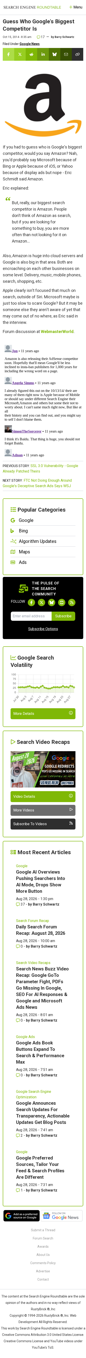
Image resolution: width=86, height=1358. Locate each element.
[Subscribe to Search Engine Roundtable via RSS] (71, 602)
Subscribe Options (43, 629)
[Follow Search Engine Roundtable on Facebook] (31, 602)
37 (23, 904)
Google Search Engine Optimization (33, 1094)
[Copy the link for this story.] (77, 54)
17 (42, 37)
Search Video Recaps (33, 963)
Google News (29, 44)
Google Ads (25, 1037)
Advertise (43, 1271)
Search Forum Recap (32, 921)
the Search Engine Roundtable (45, 1296)
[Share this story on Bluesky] (54, 54)
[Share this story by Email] (66, 54)
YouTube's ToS (42, 1347)
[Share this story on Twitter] (20, 54)
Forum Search (43, 1238)
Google (22, 866)
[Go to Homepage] (32, 7)
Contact (43, 1279)
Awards (43, 1246)
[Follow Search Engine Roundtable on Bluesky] (51, 602)
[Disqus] (43, 400)
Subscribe (63, 616)
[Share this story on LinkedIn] (43, 54)
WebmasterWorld (57, 331)
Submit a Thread (43, 1230)
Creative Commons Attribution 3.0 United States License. (43, 1335)
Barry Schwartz (64, 37)
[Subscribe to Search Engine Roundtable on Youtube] (61, 602)
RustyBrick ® (53, 1315)
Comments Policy (43, 1263)
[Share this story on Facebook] (8, 54)
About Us (43, 1255)
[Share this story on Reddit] (31, 54)
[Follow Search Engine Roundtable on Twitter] (41, 602)
